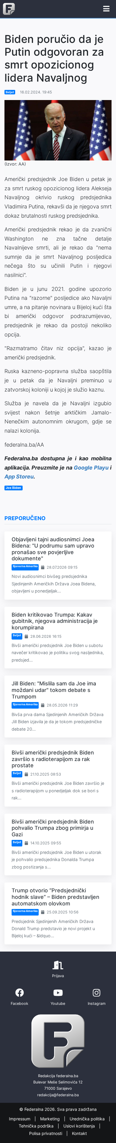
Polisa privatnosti (46, 1133)
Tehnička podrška (37, 1125)
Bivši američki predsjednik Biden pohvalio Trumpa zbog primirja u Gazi (53, 828)
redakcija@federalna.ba (58, 1095)
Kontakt (79, 1133)
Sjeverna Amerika (25, 566)
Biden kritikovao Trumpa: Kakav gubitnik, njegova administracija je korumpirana (55, 621)
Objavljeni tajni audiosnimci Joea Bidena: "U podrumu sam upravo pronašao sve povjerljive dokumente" (53, 549)
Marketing (50, 1118)
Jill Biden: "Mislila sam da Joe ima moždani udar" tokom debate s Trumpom (54, 689)
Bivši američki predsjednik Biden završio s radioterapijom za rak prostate (53, 758)
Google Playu (91, 467)
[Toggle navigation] (106, 9)
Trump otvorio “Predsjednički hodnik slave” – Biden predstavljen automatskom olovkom (55, 896)
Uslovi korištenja (79, 1125)
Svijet (10, 92)
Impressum (20, 1118)
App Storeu (19, 476)
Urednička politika (88, 1118)
